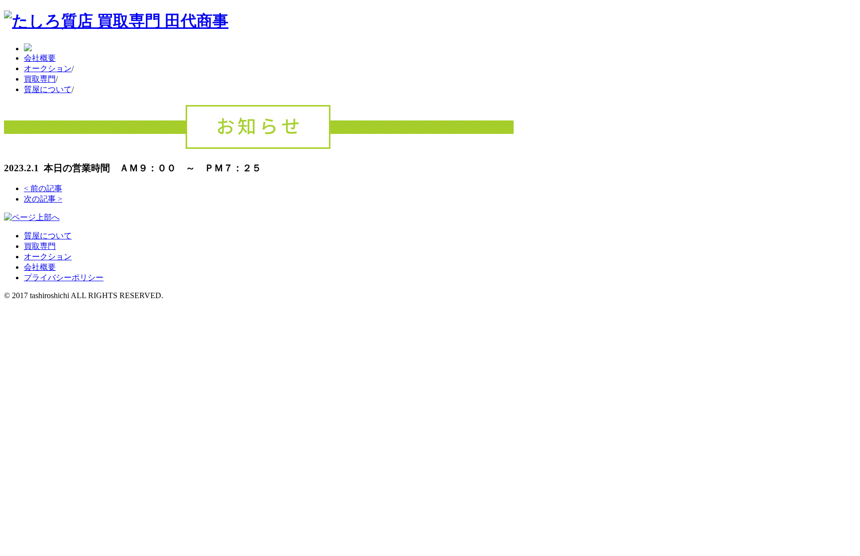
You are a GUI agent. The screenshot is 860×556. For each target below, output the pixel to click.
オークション (48, 68)
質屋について (48, 89)
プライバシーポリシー (64, 277)
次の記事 (43, 199)
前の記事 (43, 188)
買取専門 (40, 79)
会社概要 (40, 58)
